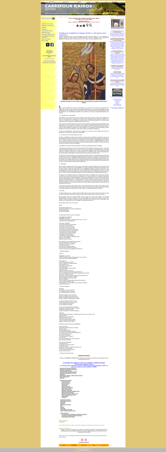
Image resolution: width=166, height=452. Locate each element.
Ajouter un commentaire (64, 428)
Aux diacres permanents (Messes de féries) (72, 415)
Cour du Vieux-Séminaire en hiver (117, 28)
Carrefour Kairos (88, 448)
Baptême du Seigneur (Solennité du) (68, 369)
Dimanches (62, 374)
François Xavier (65, 384)
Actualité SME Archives (47, 30)
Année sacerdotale (46, 39)
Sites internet (66, 1)
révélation (102, 425)
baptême (63, 425)
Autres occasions (64, 413)
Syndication (82, 450)
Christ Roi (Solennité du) (65, 370)
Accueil (42, 1)
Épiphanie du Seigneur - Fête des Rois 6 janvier (71, 375)
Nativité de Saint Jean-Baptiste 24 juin (71, 391)
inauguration (83, 425)
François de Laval (66, 381)
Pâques (62, 407)
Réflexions (44, 29)
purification (97, 425)
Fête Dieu (62, 378)
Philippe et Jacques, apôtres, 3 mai (70, 393)
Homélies (79, 1)
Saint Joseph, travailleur (67, 387)
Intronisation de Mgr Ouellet (68, 416)
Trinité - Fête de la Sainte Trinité (67, 410)
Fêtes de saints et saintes (66, 380)
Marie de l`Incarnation (67, 390)
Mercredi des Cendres (65, 404)
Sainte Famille (65, 396)
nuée (93, 425)
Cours (89, 1)
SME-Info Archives (46, 32)
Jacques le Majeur (66, 386)
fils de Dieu (77, 425)
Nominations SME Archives (48, 34)
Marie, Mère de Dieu (66, 388)
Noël (61, 405)
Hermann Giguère (62, 421)
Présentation (52, 1)
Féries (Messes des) (64, 376)
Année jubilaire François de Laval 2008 (48, 36)
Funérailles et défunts (65, 399)
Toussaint (64, 397)
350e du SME (45, 40)
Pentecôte (62, 408)
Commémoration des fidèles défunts (68, 371)
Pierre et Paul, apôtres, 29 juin (69, 395)
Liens (106, 1)
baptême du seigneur (70, 425)
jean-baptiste (89, 425)
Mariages (62, 403)
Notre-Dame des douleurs (68, 392)
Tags (94, 445)
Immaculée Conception (65, 401)
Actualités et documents (47, 24)
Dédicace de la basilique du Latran (68, 373)
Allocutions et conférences (48, 25)
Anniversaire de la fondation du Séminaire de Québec (74, 414)
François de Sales (66, 382)
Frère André (64, 385)
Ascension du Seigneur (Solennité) (68, 368)
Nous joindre (114, 1)
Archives (97, 1)
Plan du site (104, 445)
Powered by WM (90, 450)
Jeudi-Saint (63, 402)
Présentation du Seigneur (66, 409)
